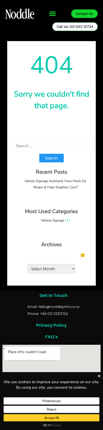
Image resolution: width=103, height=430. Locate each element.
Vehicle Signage (52, 220)
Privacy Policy (51, 325)
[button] (52, 13)
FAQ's (51, 337)
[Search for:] (51, 145)
